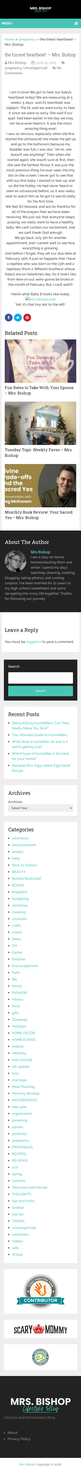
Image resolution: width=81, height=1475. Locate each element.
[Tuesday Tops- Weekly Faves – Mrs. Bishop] (40, 423)
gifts (15, 1013)
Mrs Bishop (17, 63)
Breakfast (19, 892)
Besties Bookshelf (26, 878)
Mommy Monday (26, 1093)
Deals (16, 939)
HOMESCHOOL (24, 1040)
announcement (24, 845)
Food (16, 1006)
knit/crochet (22, 1060)
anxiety (18, 852)
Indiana (18, 1046)
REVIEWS (20, 1161)
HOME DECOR (23, 1033)
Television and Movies (30, 1187)
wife (15, 1248)
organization (22, 1114)
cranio (17, 932)
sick (15, 1167)
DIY (14, 946)
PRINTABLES (22, 1147)
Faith (16, 972)
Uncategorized (35, 68)
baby (16, 858)
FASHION (19, 993)
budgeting (20, 899)
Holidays (19, 1026)
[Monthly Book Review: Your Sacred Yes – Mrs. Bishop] (40, 485)
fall (14, 979)
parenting (19, 1120)
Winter (17, 1255)
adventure (20, 838)
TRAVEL (18, 1221)
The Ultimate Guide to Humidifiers (39, 735)
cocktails (19, 919)
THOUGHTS (21, 1194)
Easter (17, 952)
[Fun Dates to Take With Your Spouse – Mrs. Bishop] (40, 361)
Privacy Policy (19, 1439)
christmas (20, 905)
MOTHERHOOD (24, 1100)
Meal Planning (23, 1087)
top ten (18, 1214)
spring (17, 1174)
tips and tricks (23, 1201)
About (13, 1433)
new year (19, 1107)
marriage (19, 1080)
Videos (17, 1241)
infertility (19, 1053)
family (17, 986)
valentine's (20, 1234)
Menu (7, 23)
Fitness (17, 999)
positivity (19, 1134)
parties (17, 1127)
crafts (16, 925)
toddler (18, 1208)
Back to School (24, 865)
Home (10, 39)
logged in (33, 642)
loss (15, 1073)
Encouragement (25, 966)
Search (13, 666)
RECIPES (19, 1154)
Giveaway (20, 1019)
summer (18, 1181)
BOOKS (18, 885)
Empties (18, 959)
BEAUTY (19, 872)
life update (20, 1066)
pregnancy (27, 39)
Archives (15, 802)
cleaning (19, 912)
